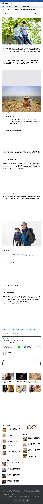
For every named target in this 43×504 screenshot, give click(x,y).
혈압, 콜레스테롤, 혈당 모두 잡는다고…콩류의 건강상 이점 (14, 429)
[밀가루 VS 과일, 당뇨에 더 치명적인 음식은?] (21, 376)
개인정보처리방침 (10, 496)
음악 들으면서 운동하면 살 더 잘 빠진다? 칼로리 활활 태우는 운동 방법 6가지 (13, 470)
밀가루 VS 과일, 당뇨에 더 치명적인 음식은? (21, 382)
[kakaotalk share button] (35, 13)
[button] (30, 1)
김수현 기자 (10, 352)
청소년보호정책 (20, 496)
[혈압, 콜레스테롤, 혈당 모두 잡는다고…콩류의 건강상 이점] (25, 456)
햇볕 (31, 329)
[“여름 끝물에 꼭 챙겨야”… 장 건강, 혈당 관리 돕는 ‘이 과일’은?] (25, 450)
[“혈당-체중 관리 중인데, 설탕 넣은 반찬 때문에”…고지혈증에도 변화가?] (25, 439)
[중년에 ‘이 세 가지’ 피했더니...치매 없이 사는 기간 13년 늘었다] (21, 388)
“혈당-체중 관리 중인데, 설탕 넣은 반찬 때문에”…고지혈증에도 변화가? (34, 438)
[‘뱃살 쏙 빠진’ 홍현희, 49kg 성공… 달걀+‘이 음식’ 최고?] (35, 388)
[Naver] (15, 500)
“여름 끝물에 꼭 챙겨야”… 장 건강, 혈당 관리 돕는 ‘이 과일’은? (34, 449)
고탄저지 (5, 329)
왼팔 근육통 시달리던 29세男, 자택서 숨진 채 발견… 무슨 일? (8, 382)
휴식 (35, 329)
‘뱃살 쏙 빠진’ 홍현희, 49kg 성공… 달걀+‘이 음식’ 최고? (34, 393)
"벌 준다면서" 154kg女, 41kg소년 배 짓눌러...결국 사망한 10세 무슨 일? (16, 342)
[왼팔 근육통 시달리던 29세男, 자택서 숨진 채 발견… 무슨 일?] (8, 376)
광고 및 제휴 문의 (36, 496)
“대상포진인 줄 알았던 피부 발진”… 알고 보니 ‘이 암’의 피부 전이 (34, 382)
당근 (9, 329)
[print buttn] (39, 13)
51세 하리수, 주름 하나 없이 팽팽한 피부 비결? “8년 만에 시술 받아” (13, 481)
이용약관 (15, 496)
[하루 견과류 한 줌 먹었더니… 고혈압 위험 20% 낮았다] (25, 445)
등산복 (17, 329)
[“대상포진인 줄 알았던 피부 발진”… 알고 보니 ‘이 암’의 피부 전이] (35, 376)
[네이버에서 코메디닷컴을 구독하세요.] (11, 347)
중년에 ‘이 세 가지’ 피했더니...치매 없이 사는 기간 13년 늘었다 (21, 393)
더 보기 (38, 360)
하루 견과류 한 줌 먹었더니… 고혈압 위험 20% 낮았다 (14, 440)
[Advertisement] (21, 140)
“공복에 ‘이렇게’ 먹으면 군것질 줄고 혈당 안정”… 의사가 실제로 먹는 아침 (14, 434)
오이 (27, 329)
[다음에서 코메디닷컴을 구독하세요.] (31, 347)
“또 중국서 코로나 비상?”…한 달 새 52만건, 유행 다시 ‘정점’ (14, 446)
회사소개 (5, 496)
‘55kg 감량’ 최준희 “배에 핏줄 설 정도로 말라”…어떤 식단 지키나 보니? (13, 475)
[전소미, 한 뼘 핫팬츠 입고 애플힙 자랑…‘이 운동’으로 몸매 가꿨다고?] (8, 388)
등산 (13, 329)
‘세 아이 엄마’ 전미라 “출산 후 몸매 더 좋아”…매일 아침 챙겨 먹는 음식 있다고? (14, 452)
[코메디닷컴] (19, 500)
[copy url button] (37, 13)
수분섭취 (22, 329)
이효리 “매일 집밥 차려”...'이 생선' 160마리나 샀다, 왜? (13, 340)
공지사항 (31, 496)
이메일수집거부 (26, 496)
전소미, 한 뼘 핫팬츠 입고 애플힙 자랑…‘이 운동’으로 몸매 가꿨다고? (7, 393)
